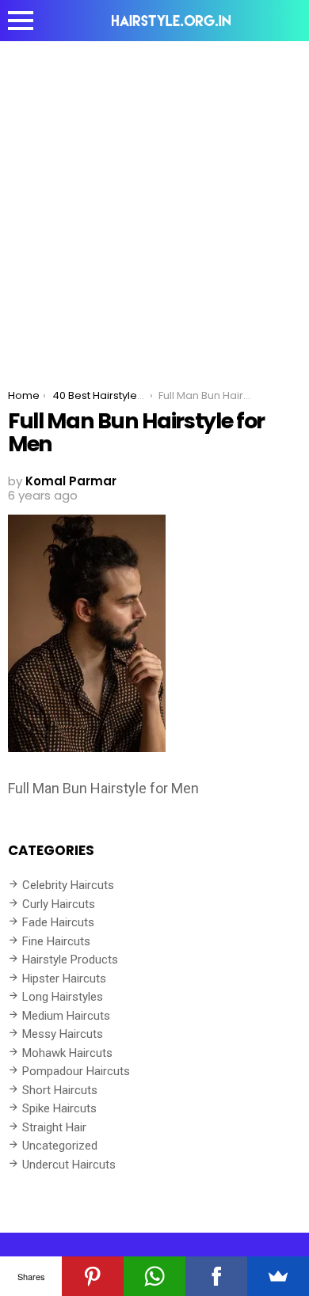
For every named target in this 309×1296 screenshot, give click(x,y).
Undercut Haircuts (69, 1164)
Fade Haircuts (58, 922)
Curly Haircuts (58, 904)
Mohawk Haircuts (67, 1053)
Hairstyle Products (70, 959)
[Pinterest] (93, 1276)
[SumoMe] (278, 1276)
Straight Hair (54, 1127)
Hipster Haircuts (64, 978)
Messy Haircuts (62, 1034)
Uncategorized (59, 1145)
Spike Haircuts (59, 1108)
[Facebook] (216, 1276)
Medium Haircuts (66, 1016)
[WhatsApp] (154, 1276)
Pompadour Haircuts (76, 1071)
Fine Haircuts (56, 941)
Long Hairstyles (62, 997)
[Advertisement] (154, 203)
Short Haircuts (59, 1090)
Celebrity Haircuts (68, 885)
